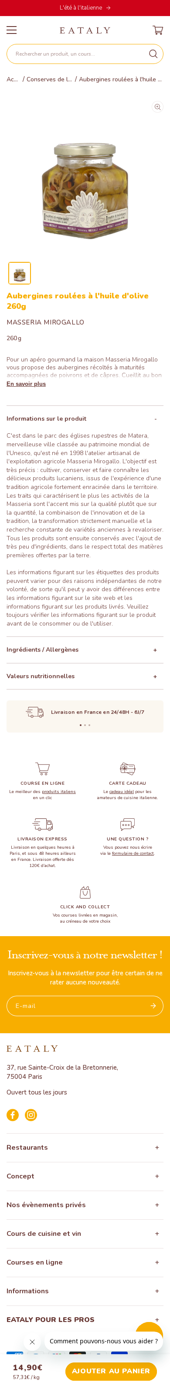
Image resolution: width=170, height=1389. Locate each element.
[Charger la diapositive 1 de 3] (80, 725)
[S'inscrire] (153, 1006)
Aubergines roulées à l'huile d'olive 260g (121, 80)
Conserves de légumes (50, 80)
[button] (85, 54)
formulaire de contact (133, 853)
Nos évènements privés (46, 1205)
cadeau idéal (121, 792)
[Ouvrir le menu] (12, 30)
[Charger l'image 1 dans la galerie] (20, 273)
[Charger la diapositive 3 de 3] (89, 725)
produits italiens (59, 792)
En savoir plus (26, 384)
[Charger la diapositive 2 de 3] (85, 725)
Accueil (13, 80)
